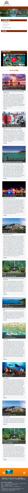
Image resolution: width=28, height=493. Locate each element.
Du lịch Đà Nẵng (6, 24)
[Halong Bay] (9, 471)
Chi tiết (5, 108)
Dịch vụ (15, 478)
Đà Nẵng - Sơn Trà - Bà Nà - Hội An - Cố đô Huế (12, 128)
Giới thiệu (20, 478)
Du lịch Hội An (5, 22)
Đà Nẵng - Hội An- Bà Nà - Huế (9, 198)
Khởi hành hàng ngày (7, 27)
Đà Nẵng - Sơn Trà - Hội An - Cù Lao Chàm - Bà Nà (13, 163)
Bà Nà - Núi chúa (6, 416)
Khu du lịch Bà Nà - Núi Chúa (8, 445)
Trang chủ (4, 478)
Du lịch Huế (5, 25)
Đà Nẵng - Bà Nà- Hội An (8, 234)
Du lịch (10, 478)
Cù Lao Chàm (6, 339)
